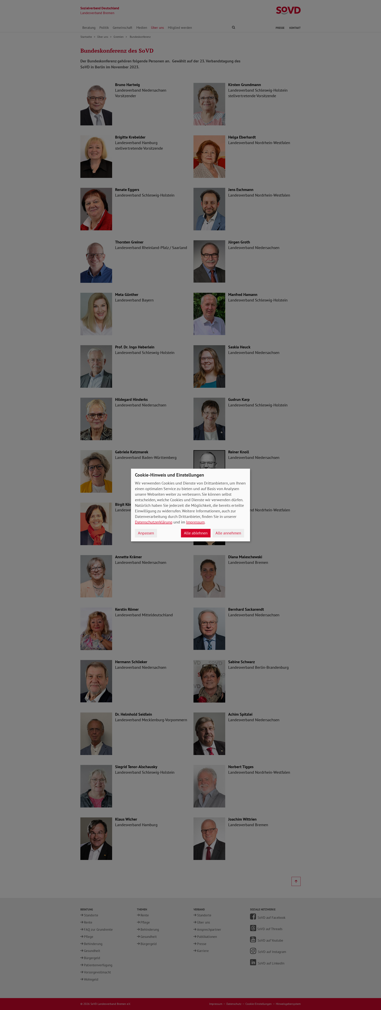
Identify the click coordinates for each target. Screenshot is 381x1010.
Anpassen (146, 533)
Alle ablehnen (196, 533)
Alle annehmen (228, 533)
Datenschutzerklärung (153, 522)
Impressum (195, 522)
